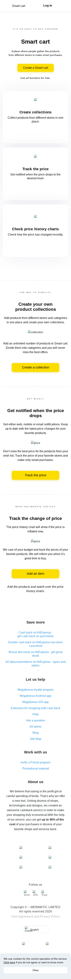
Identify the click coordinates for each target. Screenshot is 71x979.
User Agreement (22, 916)
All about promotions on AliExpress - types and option (35, 663)
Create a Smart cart (35, 67)
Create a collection (35, 367)
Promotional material (35, 768)
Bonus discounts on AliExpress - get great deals (35, 653)
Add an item (35, 573)
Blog (36, 732)
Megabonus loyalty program (36, 689)
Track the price (35, 475)
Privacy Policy (50, 916)
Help (35, 714)
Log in (47, 5)
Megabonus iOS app (35, 701)
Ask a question (35, 720)
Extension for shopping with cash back (35, 708)
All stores (35, 726)
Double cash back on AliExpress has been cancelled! (35, 644)
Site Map (35, 738)
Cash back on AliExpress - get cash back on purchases (35, 634)
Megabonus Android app (35, 695)
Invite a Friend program (35, 762)
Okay (36, 970)
